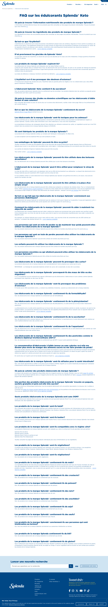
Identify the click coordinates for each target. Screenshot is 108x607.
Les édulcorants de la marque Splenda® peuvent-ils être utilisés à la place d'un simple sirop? (53, 184)
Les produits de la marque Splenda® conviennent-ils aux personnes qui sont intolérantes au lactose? (51, 523)
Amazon (78, 375)
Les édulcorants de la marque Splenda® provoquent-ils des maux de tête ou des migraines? (53, 273)
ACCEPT (101, 604)
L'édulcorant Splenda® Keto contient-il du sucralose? (40, 89)
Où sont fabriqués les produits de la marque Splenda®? (41, 131)
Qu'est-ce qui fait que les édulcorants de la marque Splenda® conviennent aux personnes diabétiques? (52, 197)
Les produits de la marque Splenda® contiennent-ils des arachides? (47, 499)
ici (27, 26)
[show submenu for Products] (73, 4)
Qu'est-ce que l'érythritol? (27, 41)
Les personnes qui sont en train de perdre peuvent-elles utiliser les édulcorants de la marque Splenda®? (55, 235)
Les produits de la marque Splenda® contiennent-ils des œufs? (45, 514)
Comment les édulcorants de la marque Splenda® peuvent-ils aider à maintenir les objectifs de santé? (54, 208)
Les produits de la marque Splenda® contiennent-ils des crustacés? (47, 475)
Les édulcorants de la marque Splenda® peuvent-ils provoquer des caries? (50, 262)
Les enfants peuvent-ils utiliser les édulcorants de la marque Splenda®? (49, 244)
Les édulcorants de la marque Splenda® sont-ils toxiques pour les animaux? (51, 117)
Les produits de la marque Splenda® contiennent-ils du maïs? (44, 462)
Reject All (92, 604)
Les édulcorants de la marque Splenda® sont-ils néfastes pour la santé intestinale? (54, 361)
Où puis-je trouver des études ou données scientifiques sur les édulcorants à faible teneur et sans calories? (55, 99)
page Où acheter (88, 373)
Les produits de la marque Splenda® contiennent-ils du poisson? (46, 483)
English (104, 0)
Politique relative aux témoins (17, 604)
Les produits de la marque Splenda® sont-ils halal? (39, 406)
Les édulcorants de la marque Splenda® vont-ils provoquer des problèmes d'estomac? (50, 285)
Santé (95, 4)
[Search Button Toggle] (106, 4)
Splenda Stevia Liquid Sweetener (33, 188)
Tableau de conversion (38, 586)
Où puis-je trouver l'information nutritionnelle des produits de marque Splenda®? (54, 22)
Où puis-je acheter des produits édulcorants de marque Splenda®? (47, 371)
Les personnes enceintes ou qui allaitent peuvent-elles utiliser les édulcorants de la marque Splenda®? (55, 253)
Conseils (37, 589)
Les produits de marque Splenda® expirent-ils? (37, 64)
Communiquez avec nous (89, 566)
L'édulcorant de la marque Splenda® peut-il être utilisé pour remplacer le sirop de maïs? (54, 168)
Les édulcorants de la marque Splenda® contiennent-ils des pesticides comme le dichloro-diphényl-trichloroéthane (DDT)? (53, 337)
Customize (81, 604)
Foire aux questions (7, 8)
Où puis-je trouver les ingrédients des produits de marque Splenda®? (48, 32)
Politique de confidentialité (76, 594)
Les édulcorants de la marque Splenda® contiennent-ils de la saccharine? (50, 317)
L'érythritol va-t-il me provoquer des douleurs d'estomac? (43, 79)
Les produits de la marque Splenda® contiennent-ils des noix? (44, 491)
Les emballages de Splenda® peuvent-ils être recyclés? (41, 142)
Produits (69, 4)
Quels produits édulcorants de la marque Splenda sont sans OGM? (47, 396)
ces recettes (74, 190)
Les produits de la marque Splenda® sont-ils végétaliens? (42, 445)
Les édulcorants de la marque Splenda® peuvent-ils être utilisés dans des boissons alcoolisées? (54, 158)
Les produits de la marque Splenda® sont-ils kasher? (40, 417)
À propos (52, 579)
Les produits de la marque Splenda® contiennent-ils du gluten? (45, 541)
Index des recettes (91, 596)
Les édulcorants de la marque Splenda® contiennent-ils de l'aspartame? (49, 326)
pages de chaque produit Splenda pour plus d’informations (41, 389)
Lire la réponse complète (45, 49)
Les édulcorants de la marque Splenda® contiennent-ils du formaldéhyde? (50, 293)
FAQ (102, 4)
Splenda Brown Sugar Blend (23, 112)
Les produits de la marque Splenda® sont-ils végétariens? (42, 454)
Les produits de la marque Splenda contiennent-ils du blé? (43, 533)
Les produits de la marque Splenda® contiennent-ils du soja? (44, 506)
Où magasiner (88, 4)
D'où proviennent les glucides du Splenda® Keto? (38, 54)
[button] (59, 581)
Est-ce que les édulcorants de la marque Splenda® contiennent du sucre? (50, 110)
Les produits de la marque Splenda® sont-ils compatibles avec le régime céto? (52, 427)
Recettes (78, 4)
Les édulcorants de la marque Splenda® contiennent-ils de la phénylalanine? (51, 301)
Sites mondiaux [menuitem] (54, 581)
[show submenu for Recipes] (82, 4)
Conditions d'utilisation (90, 594)
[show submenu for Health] (98, 4)
